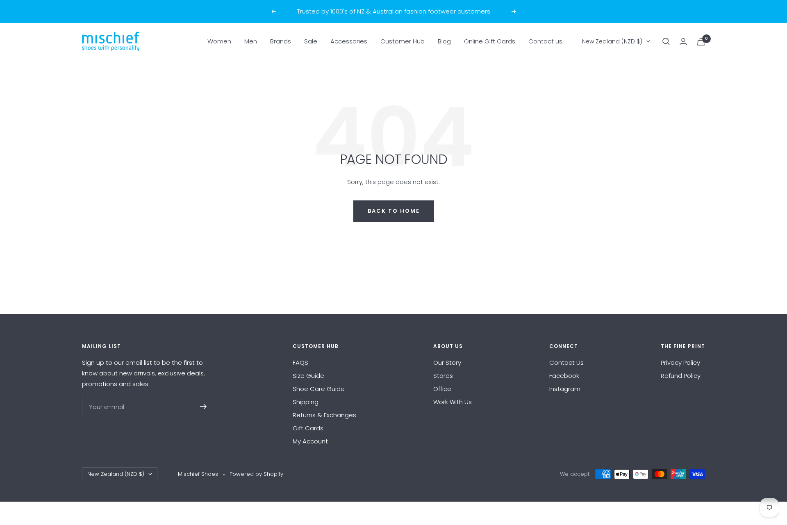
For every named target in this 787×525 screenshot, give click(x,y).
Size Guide (308, 375)
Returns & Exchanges (324, 415)
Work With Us (452, 402)
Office (442, 388)
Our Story (447, 362)
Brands (280, 41)
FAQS (300, 362)
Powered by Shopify (256, 474)
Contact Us (566, 362)
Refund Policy (681, 375)
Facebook (564, 375)
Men (250, 41)
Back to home (394, 211)
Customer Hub (402, 41)
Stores (443, 375)
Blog (444, 41)
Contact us (545, 41)
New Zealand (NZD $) (612, 41)
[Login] (683, 41)
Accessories (348, 41)
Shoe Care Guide (319, 388)
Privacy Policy (680, 362)
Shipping (305, 402)
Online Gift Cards (489, 41)
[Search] (666, 41)
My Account (310, 441)
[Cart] (701, 41)
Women (219, 41)
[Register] (203, 406)
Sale (310, 41)
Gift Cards (308, 428)
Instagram (564, 388)
